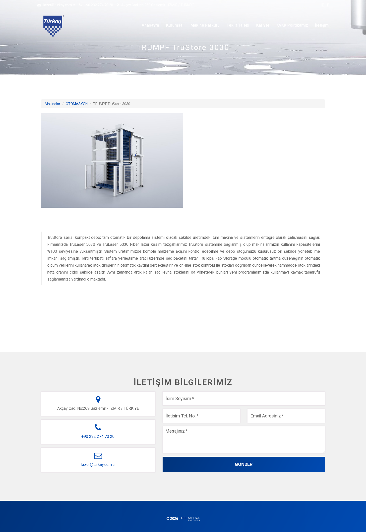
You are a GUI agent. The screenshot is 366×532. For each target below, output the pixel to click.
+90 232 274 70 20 (98, 5)
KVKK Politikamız (292, 25)
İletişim (322, 25)
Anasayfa (150, 25)
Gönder (243, 464)
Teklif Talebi (238, 25)
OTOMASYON (77, 104)
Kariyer (262, 25)
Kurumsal (174, 25)
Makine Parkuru (205, 25)
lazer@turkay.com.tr (59, 5)
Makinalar (52, 104)
